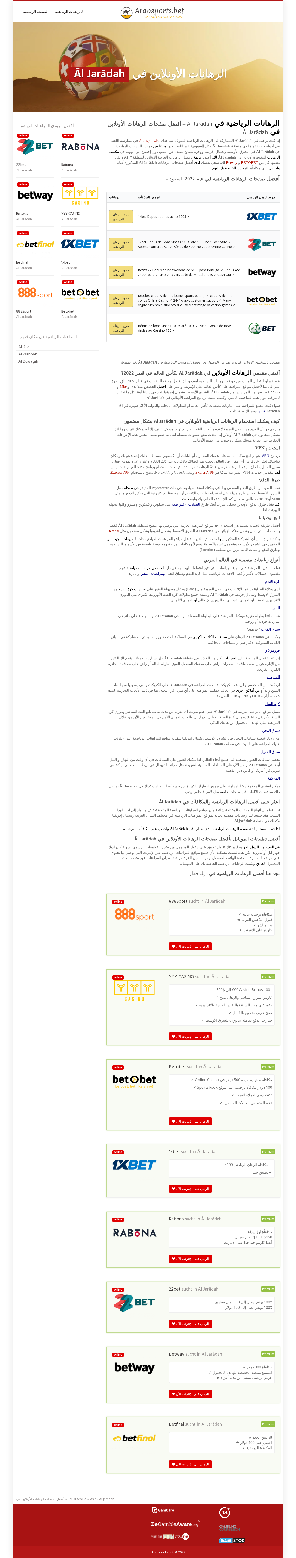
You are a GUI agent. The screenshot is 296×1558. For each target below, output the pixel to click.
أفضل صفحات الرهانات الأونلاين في (40, 1499)
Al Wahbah (27, 354)
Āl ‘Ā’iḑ (23, 346)
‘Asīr (93, 1499)
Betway (231, 163)
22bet (124, 387)
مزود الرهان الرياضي (121, 216)
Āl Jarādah (215, 901)
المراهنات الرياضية (69, 11)
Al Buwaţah (28, 361)
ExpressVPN (205, 472)
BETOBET (249, 163)
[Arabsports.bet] (152, 13)
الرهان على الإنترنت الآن (192, 946)
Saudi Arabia (77, 1499)
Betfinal (113, 531)
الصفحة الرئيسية (35, 11)
